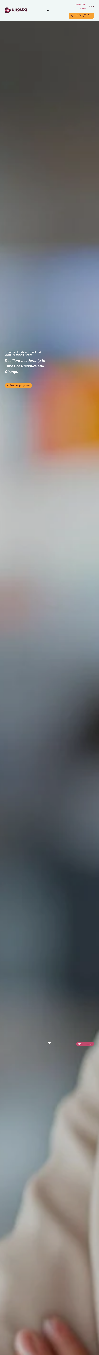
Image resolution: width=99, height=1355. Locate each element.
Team (84, 4)
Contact (83, 8)
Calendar (78, 4)
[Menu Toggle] (48, 10)
